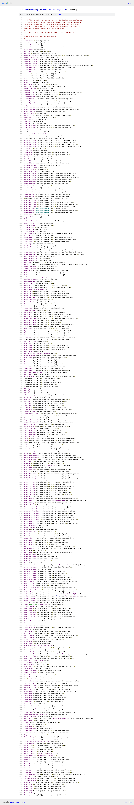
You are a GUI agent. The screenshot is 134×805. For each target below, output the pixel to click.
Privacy (17, 802)
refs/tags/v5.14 (59, 9)
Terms (23, 802)
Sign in (130, 3)
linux (21, 9)
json (130, 802)
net (50, 9)
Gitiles (12, 802)
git (38, 9)
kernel (33, 9)
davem (44, 9)
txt (126, 802)
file (59, 14)
